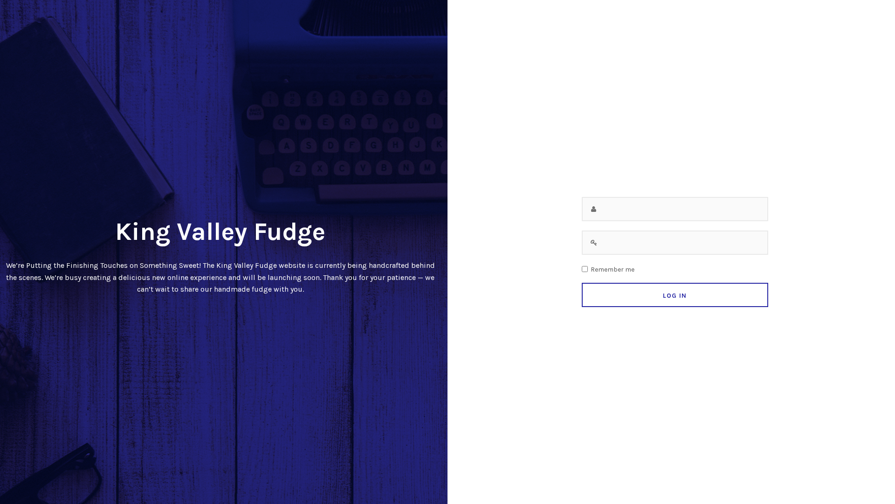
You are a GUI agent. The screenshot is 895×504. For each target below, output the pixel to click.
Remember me (612, 269)
